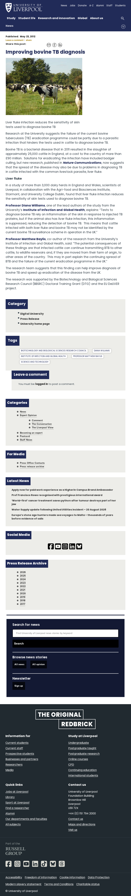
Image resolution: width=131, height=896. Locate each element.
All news (19, 664)
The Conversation (42, 424)
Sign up (18, 686)
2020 (23, 593)
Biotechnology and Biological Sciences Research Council (53, 351)
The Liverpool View (43, 427)
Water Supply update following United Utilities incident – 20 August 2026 (59, 510)
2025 (23, 576)
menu (123, 27)
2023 (23, 583)
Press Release (29, 319)
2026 (23, 572)
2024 (23, 579)
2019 (23, 597)
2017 (22, 604)
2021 (22, 590)
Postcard (25, 436)
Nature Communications (82, 163)
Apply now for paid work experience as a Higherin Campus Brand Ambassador (62, 490)
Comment (37, 420)
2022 (23, 586)
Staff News (26, 440)
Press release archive (32, 466)
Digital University (32, 314)
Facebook (53, 43)
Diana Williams (102, 351)
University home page (35, 324)
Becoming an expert (31, 433)
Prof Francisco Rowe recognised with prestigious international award (57, 495)
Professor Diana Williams (25, 205)
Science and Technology (34, 362)
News (9, 26)
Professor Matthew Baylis (26, 239)
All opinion (38, 664)
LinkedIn (59, 43)
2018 (22, 600)
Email (48, 43)
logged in (41, 384)
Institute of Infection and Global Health (54, 210)
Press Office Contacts (32, 463)
